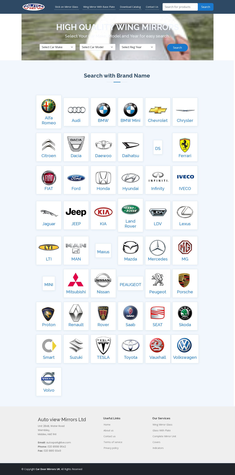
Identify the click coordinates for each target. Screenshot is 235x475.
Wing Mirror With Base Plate (99, 6)
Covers (156, 442)
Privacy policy (111, 448)
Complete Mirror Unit (164, 436)
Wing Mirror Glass (162, 424)
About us (109, 430)
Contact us (110, 436)
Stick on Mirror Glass (66, 6)
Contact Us (152, 6)
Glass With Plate (162, 430)
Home (107, 424)
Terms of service (113, 442)
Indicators (158, 448)
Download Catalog (130, 6)
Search (177, 48)
